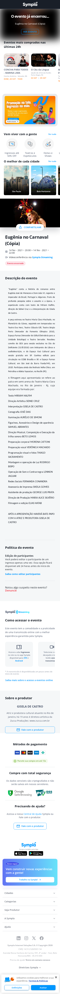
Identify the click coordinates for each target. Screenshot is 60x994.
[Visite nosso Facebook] (42, 938)
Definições (17, 987)
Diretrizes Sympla (28, 967)
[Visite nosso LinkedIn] (18, 938)
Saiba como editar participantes (22, 574)
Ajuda (7, 926)
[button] (9, 980)
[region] (30, 983)
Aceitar (43, 987)
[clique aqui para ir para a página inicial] (30, 4)
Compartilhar (32, 227)
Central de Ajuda (33, 813)
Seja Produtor (12, 909)
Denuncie (11, 590)
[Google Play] (36, 853)
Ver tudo (52, 134)
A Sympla (9, 918)
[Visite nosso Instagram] (26, 938)
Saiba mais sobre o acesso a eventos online (29, 680)
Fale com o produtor (32, 729)
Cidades (8, 893)
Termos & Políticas (38, 980)
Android (19, 660)
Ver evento (30, 31)
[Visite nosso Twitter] (34, 938)
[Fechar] (56, 977)
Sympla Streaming (42, 257)
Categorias (10, 901)
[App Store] (20, 853)
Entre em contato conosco (38, 960)
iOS (26, 658)
